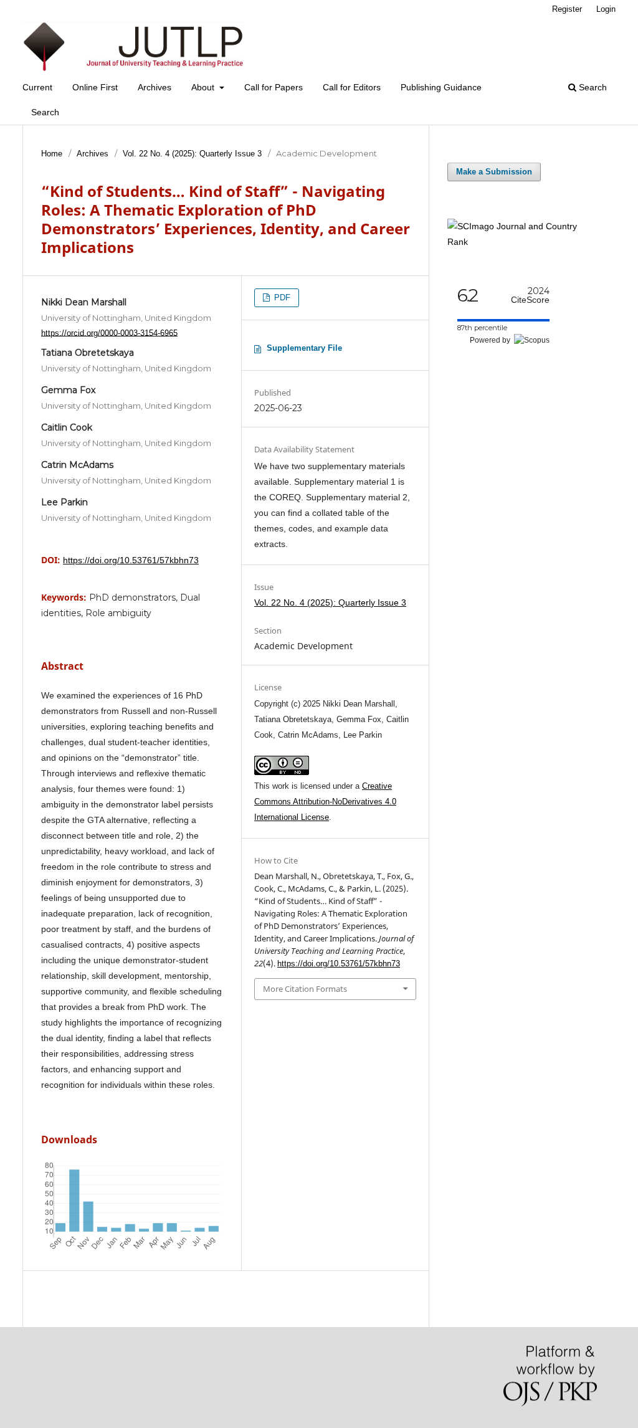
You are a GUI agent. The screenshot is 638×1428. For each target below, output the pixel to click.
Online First (95, 87)
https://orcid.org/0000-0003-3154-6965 (109, 332)
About (204, 87)
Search (45, 112)
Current (37, 87)
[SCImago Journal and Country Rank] (522, 242)
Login (606, 9)
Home (51, 153)
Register (567, 9)
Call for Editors (352, 87)
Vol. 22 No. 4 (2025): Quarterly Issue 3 (192, 153)
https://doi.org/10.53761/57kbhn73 (131, 560)
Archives (154, 87)
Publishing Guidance (441, 87)
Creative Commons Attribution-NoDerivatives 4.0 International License (325, 801)
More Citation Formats (305, 988)
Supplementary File (304, 348)
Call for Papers (273, 87)
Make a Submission (494, 171)
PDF (281, 297)
